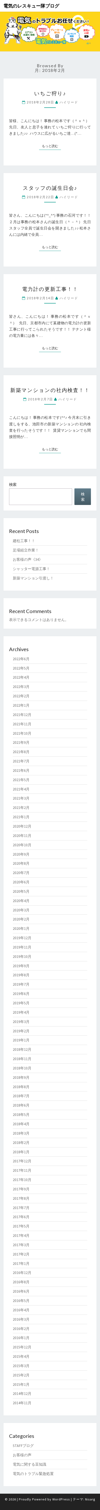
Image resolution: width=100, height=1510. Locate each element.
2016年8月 (21, 1282)
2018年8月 (21, 1086)
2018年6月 (21, 1105)
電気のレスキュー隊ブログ (31, 6)
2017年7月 (21, 1207)
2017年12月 (22, 1161)
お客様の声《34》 (28, 559)
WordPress (61, 1499)
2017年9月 (21, 1189)
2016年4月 (21, 1310)
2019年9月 (21, 965)
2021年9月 (21, 742)
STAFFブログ (23, 1445)
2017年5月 (21, 1226)
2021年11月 (22, 724)
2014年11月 (22, 1403)
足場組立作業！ (26, 550)
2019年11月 (22, 947)
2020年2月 (21, 919)
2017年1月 (21, 1263)
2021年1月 (21, 817)
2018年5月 (21, 1114)
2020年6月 (21, 882)
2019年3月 (21, 1021)
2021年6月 (21, 770)
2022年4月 (21, 677)
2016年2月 (21, 1328)
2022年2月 (21, 696)
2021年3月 (21, 798)
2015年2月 (21, 1375)
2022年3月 (21, 686)
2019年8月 (21, 975)
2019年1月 (21, 1040)
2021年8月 (21, 751)
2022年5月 (21, 668)
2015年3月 (21, 1365)
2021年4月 (21, 789)
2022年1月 (21, 705)
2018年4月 (21, 1124)
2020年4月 (21, 900)
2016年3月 (21, 1319)
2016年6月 (21, 1291)
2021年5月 (21, 779)
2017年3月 (21, 1244)
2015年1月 (21, 1384)
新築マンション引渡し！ (33, 578)
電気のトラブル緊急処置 (33, 1473)
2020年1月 (21, 928)
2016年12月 (22, 1272)
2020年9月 (21, 854)
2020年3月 (21, 910)
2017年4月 (21, 1235)
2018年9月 (21, 1077)
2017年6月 (21, 1216)
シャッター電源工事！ (31, 568)
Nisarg (90, 1499)
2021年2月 (21, 807)
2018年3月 (21, 1133)
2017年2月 (21, 1254)
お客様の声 (22, 1455)
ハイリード (69, 102)
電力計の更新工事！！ (50, 289)
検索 (13, 484)
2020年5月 (21, 891)
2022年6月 (21, 658)
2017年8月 (21, 1198)
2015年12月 (22, 1347)
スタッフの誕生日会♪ (50, 188)
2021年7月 (21, 761)
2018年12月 (22, 1049)
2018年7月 (21, 1096)
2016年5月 (21, 1300)
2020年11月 (22, 835)
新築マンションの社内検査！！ (50, 390)
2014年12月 (22, 1393)
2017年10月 (22, 1179)
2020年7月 (21, 872)
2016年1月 (21, 1337)
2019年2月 (21, 1031)
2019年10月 (22, 956)
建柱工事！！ (24, 540)
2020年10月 (22, 845)
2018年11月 (22, 1058)
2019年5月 (21, 1003)
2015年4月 (21, 1356)
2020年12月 (22, 826)
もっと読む (51, 146)
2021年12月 (22, 714)
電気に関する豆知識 (29, 1464)
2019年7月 (21, 984)
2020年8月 (21, 863)
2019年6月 (21, 993)
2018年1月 (21, 1152)
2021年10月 (22, 733)
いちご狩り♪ (50, 93)
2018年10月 (22, 1068)
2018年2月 (21, 1142)
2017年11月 (22, 1170)
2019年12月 (22, 937)
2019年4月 (21, 1012)
